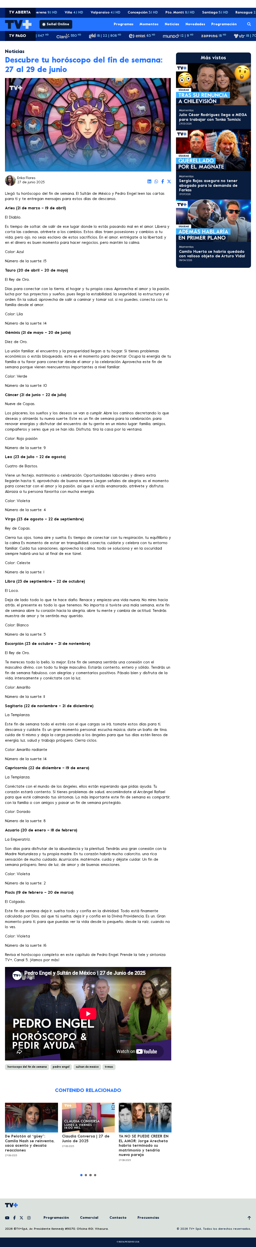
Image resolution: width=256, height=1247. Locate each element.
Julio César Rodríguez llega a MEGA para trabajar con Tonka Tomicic (213, 117)
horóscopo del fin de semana (27, 1067)
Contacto (118, 1217)
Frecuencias (148, 1217)
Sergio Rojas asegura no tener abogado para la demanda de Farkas (208, 185)
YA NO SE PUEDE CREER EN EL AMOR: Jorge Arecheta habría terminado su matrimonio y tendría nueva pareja (143, 1146)
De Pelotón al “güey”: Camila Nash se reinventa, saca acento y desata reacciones (29, 1143)
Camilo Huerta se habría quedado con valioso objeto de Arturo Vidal (212, 254)
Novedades (195, 24)
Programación (224, 24)
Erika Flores (26, 178)
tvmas (109, 1067)
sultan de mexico (87, 1067)
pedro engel (61, 1067)
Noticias (172, 24)
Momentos (149, 24)
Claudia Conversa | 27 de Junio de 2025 (86, 1139)
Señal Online (58, 24)
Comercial (89, 1217)
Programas (124, 24)
